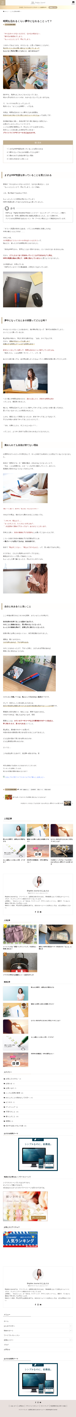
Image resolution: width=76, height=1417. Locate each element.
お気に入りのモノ (13, 1079)
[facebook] (35, 912)
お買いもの (11, 1088)
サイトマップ (44, 1406)
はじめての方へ (9, 1326)
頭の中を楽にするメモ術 (16, 1126)
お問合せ (7, 1349)
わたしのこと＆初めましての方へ (19, 1097)
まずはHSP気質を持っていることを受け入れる (26, 149)
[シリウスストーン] (25, 1220)
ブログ (6, 1344)
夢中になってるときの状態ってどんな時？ (25, 152)
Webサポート (8, 1330)
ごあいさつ (13, 1406)
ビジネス (10, 1102)
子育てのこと (12, 1111)
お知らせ (10, 1083)
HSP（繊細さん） (24, 789)
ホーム (6, 1321)
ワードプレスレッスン (12, 1335)
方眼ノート (40, 789)
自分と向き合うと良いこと (19, 159)
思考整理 (33, 789)
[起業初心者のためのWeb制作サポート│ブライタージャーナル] (38, 2)
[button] (2, 2)
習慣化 (9, 1121)
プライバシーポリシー (32, 1406)
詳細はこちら (53, 7)
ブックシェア (12, 1107)
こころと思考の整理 (10, 24)
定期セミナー (8, 1340)
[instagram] (38, 912)
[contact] (41, 912)
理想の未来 (47, 789)
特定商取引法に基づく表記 (58, 1406)
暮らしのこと (12, 1116)
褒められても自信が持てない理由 (21, 155)
